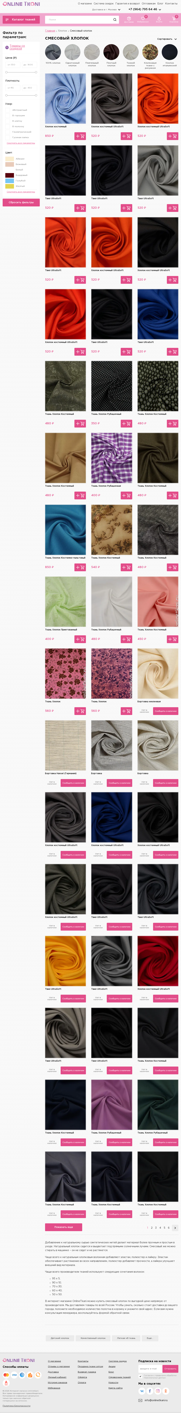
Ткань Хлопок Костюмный (59, 414)
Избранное (54, 1388)
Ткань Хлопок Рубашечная (106, 486)
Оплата (82, 1383)
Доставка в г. (104, 10)
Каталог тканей (23, 19)
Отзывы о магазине (59, 1366)
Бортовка (96, 773)
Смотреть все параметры (21, 143)
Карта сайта (115, 1388)
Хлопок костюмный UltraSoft (107, 127)
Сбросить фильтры (21, 202)
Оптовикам (149, 4)
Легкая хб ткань (126, 1338)
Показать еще (63, 1227)
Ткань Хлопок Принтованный (61, 630)
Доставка (53, 1372)
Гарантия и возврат (127, 4)
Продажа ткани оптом (90, 1366)
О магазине (85, 4)
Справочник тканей (120, 1377)
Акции (112, 1366)
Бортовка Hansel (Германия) (61, 773)
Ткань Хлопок (52, 702)
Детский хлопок (60, 1338)
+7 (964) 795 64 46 (143, 9)
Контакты (171, 4)
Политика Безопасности (16, 1406)
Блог (160, 4)
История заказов (57, 1383)
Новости (113, 1383)
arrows (159, 9)
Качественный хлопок (93, 1338)
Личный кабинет (57, 1377)
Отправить (170, 1369)
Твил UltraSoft (53, 199)
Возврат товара (87, 1372)
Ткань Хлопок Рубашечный (106, 414)
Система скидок (104, 4)
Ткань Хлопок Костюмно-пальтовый (65, 558)
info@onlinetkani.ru (156, 1400)
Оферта (82, 1377)
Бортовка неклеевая (149, 702)
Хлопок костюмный (55, 127)
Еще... (150, 1338)
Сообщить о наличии (166, 711)
